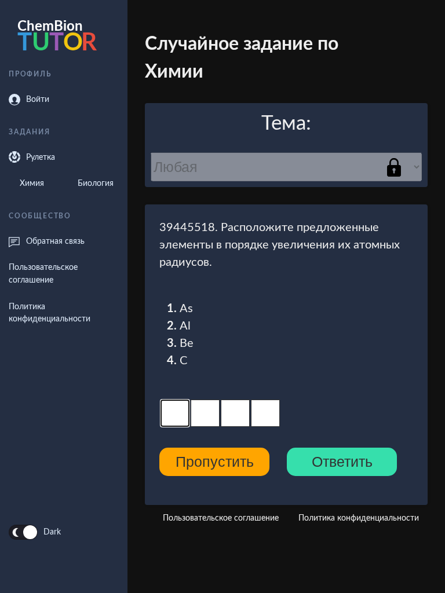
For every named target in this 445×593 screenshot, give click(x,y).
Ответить (342, 461)
